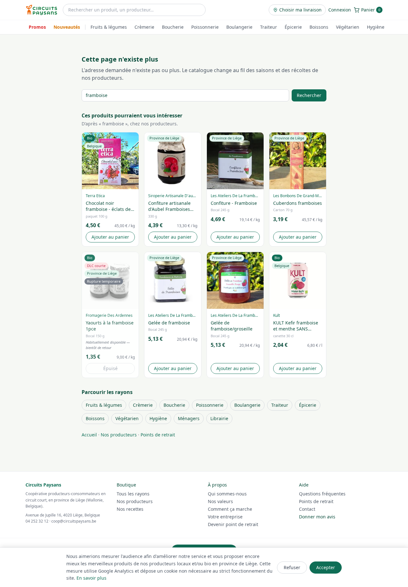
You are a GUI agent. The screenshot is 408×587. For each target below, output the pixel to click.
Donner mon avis (317, 517)
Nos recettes (130, 509)
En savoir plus (91, 578)
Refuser (292, 567)
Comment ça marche (230, 509)
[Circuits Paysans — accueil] (42, 10)
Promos (37, 27)
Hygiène (375, 27)
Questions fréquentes (322, 494)
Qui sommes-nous (227, 494)
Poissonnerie (205, 27)
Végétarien (347, 27)
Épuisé (110, 368)
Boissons (319, 27)
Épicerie (293, 27)
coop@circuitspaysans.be (73, 521)
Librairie (219, 418)
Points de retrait (158, 435)
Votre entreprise (225, 517)
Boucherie (173, 27)
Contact (307, 509)
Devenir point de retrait (233, 524)
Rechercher (309, 95)
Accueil (89, 435)
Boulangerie (239, 27)
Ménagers (189, 418)
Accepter (325, 567)
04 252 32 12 (37, 521)
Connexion (339, 10)
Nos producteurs (119, 435)
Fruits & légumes (109, 27)
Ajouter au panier (110, 237)
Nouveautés (67, 27)
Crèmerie (144, 27)
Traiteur (268, 27)
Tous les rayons (133, 494)
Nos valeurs (220, 501)
